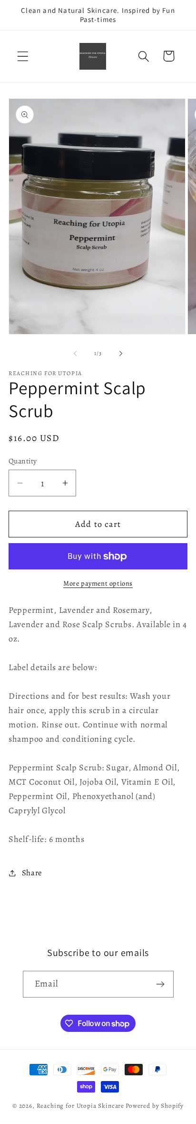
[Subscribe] (160, 984)
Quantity (23, 461)
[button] (23, 56)
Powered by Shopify (155, 1106)
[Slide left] (75, 353)
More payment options (98, 583)
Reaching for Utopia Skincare (81, 1106)
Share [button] (32, 872)
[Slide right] (120, 353)
